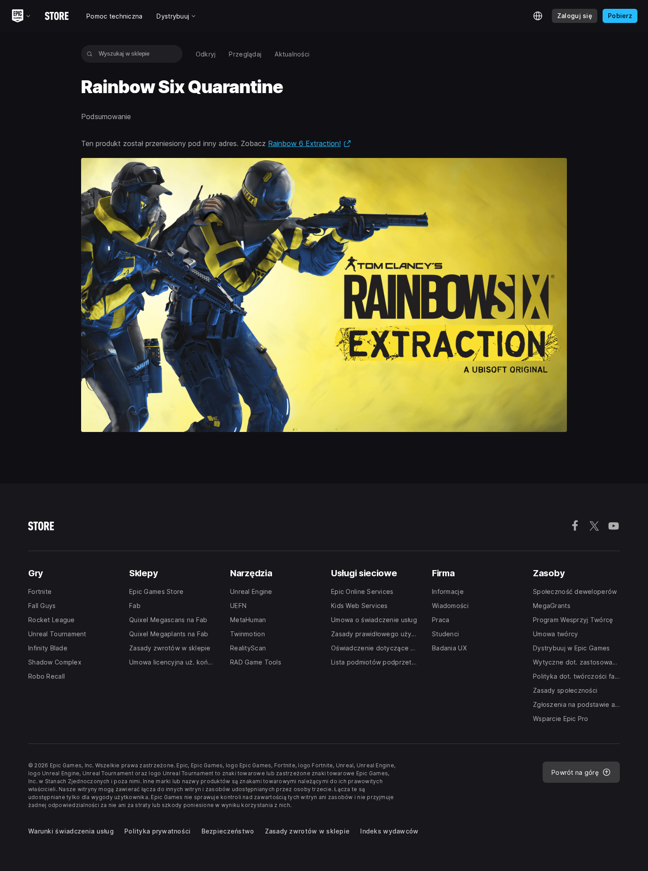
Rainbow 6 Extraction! (309, 143)
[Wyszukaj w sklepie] (90, 54)
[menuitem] (205, 54)
